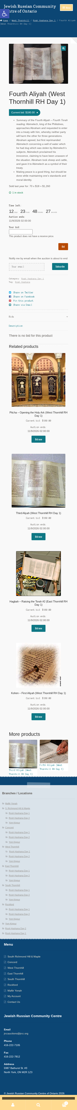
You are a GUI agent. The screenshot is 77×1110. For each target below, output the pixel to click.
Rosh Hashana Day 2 (19, 818)
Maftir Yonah (11, 803)
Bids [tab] (11, 317)
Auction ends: (17, 217)
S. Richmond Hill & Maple (17, 808)
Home (5, 20)
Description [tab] (16, 326)
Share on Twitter (23, 292)
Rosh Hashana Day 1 (44, 20)
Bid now (38, 439)
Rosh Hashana (22, 282)
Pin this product (23, 301)
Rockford (9, 904)
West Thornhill (20, 20)
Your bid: (14, 227)
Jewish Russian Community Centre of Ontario (30, 8)
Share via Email (22, 305)
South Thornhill (12, 885)
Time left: (15, 205)
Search (38, 1105)
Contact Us (14, 1002)
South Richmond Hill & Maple (24, 956)
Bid (63, 246)
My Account (14, 996)
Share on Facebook (24, 296)
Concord (9, 827)
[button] (4, 13)
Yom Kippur (14, 823)
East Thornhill (12, 866)
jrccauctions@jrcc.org (16, 1033)
